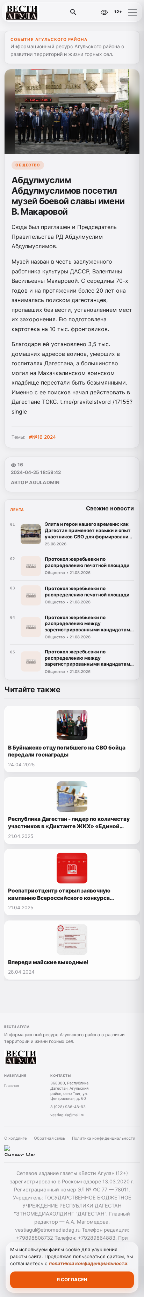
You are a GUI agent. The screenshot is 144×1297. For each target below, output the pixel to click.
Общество (27, 165)
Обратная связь (49, 1138)
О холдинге (15, 1138)
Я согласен (72, 1279)
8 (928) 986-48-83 (68, 1106)
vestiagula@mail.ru (67, 1114)
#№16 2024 (42, 437)
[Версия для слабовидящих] (104, 12)
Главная (11, 1085)
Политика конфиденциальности (103, 1138)
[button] (132, 12)
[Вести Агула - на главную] (34, 12)
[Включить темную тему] (89, 12)
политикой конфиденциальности (88, 1263)
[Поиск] (73, 12)
